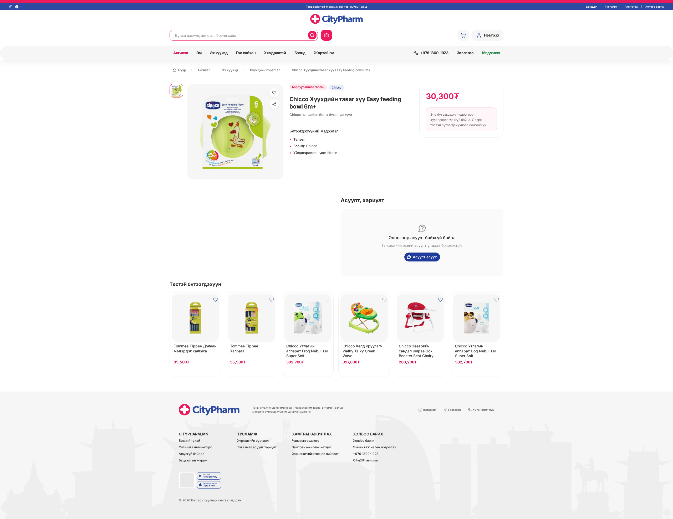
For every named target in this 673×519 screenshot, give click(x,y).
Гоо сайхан (246, 52)
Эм (199, 52)
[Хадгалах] (274, 92)
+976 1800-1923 (366, 454)
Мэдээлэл (491, 52)
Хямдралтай (275, 52)
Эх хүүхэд (219, 52)
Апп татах (631, 6)
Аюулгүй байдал (191, 454)
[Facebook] (16, 6)
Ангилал (180, 52)
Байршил (591, 6)
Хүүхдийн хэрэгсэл (265, 70)
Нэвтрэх (491, 35)
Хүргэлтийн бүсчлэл (253, 441)
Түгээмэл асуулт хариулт (257, 447)
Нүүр (182, 70)
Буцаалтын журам (193, 460)
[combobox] (239, 35)
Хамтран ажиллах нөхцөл (312, 447)
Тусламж (611, 6)
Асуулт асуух (425, 257)
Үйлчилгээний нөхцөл (195, 447)
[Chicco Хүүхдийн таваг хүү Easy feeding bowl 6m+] (176, 90)
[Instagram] (10, 6)
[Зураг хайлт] (326, 35)
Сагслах (195, 371)
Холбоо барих (654, 6)
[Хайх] (312, 35)
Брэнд (299, 52)
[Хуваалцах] (274, 104)
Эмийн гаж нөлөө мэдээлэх (374, 447)
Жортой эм (324, 52)
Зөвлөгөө (465, 52)
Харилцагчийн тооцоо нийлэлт (315, 454)
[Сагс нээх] (463, 35)
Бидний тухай (189, 441)
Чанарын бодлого (305, 441)
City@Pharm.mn (365, 460)
